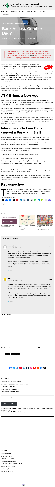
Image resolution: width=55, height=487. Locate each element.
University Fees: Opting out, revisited (11, 381)
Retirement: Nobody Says (8, 386)
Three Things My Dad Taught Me (10, 389)
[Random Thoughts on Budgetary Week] (27, 220)
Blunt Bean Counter (6, 453)
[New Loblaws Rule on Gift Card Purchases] (45, 220)
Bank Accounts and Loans (7, 225)
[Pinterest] (20, 368)
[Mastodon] (17, 368)
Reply (50, 247)
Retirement (22, 11)
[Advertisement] (27, 431)
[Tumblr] (27, 368)
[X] (44, 368)
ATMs (43, 108)
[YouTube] (34, 368)
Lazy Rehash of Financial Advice (10, 392)
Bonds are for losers (6, 456)
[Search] (29, 14)
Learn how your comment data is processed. (35, 348)
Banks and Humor (13, 66)
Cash (24, 38)
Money (34, 38)
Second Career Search (7, 471)
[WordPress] (24, 368)
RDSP (7, 11)
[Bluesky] (41, 368)
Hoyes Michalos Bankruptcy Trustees (11, 464)
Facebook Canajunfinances (8, 461)
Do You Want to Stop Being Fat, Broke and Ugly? (14, 384)
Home (12, 23)
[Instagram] (31, 368)
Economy (29, 38)
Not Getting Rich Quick (7, 469)
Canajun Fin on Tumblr (7, 458)
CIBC (10, 102)
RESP (2, 11)
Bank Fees (7, 354)
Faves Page (41, 11)
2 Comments (15, 38)
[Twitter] (13, 368)
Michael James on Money (8, 466)
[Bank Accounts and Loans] (9, 220)
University (14, 100)
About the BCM (31, 11)
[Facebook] (10, 368)
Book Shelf (14, 11)
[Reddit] (38, 368)
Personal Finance (16, 354)
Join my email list (9, 404)
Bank (21, 38)
